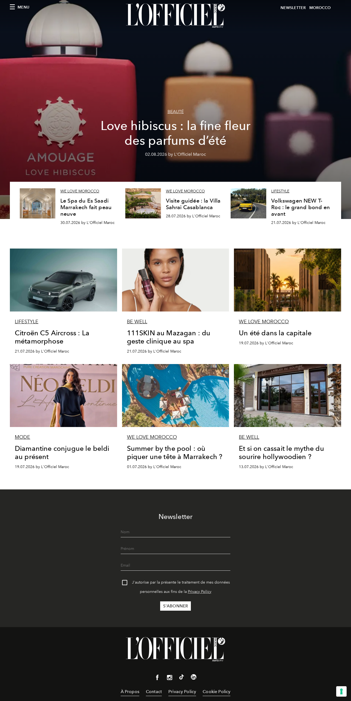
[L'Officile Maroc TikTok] (181, 678)
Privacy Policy (199, 591)
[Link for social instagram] (169, 678)
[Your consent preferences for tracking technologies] (341, 691)
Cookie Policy (216, 691)
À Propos (130, 691)
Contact (154, 691)
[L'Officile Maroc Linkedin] (193, 678)
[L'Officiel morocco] (175, 15)
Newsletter (293, 7)
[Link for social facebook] (157, 678)
